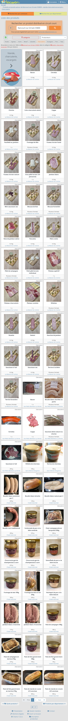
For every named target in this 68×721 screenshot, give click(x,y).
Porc (56, 42)
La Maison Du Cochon (32, 79)
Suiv (39, 700)
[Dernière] (44, 700)
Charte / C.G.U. (18, 717)
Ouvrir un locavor (35, 714)
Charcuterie (41, 42)
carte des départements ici (47, 32)
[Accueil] (10, 2)
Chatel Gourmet (11, 503)
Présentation (17, 711)
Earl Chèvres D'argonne (33, 471)
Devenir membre (35, 711)
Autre (20, 42)
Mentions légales (18, 714)
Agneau (13, 42)
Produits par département (54, 704)
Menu (63, 2)
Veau (61, 42)
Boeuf (25, 42)
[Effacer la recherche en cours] (11, 28)
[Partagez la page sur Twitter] (32, 707)
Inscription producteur (34, 718)
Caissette (32, 42)
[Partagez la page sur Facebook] (35, 707)
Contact (52, 711)
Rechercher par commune (18, 14)
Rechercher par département (51, 14)
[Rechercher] (55, 28)
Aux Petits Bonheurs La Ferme (32, 406)
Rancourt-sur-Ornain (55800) (30, 45)
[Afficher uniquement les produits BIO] (6, 37)
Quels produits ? (12, 704)
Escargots (50, 42)
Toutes (7, 42)
